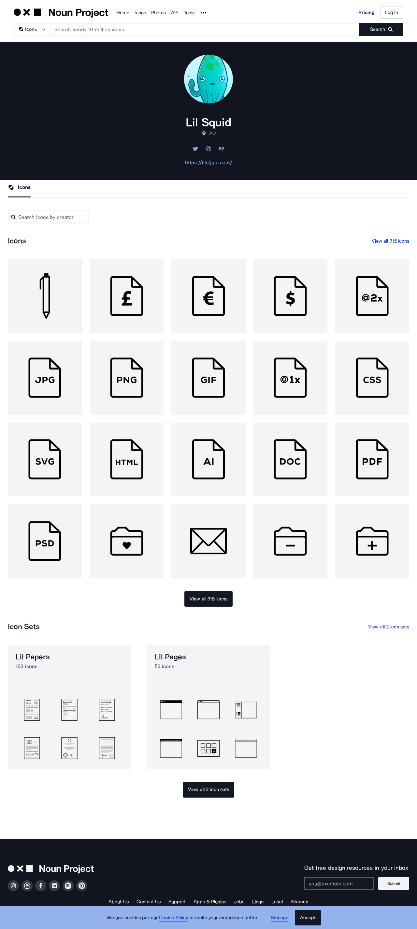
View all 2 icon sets (388, 627)
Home (122, 13)
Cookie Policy (173, 918)
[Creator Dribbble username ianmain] (208, 150)
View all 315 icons (391, 241)
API (175, 13)
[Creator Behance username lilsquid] (221, 150)
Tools (189, 13)
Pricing (366, 12)
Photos (158, 13)
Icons (140, 13)
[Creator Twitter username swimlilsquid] (195, 150)
